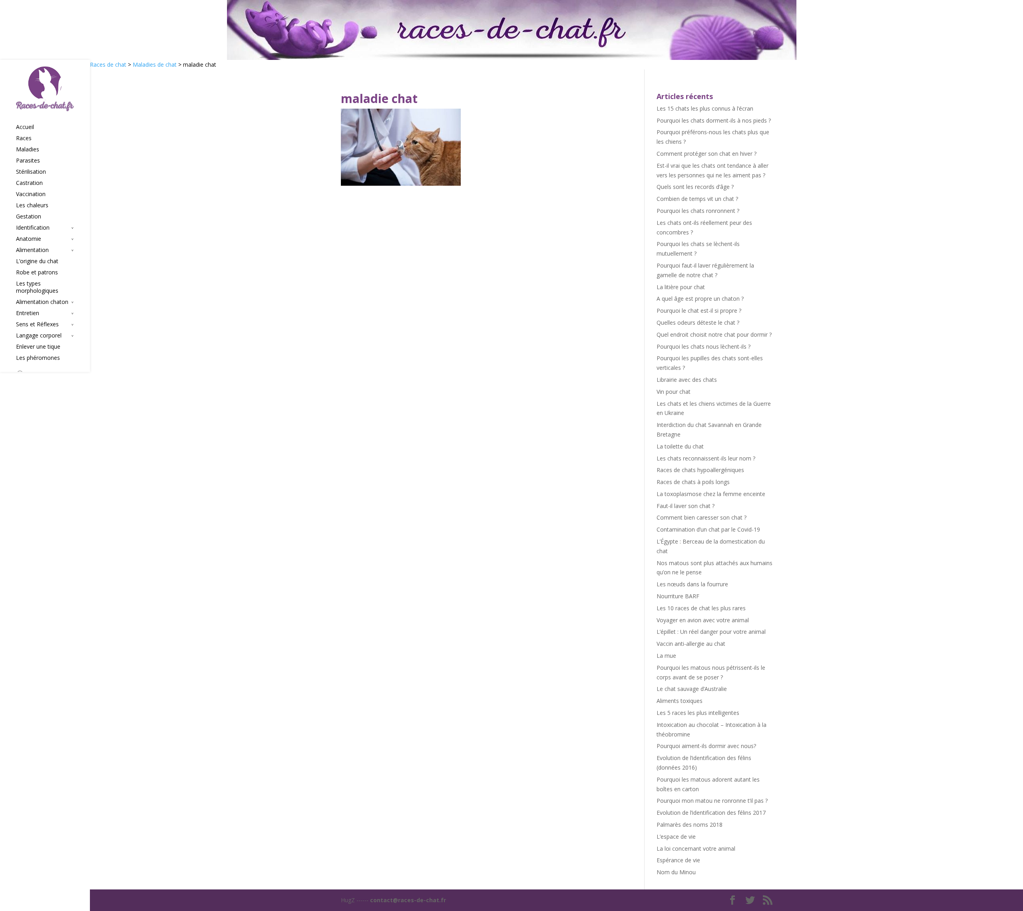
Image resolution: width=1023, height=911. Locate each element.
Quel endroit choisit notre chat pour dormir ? (714, 334)
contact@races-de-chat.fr (408, 900)
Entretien (27, 313)
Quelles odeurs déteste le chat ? (698, 322)
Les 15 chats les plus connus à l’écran (705, 108)
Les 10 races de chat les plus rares (701, 608)
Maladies (27, 149)
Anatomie (28, 238)
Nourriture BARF (678, 596)
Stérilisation (31, 171)
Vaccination (31, 194)
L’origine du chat (37, 261)
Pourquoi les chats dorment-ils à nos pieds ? (714, 120)
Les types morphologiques (37, 287)
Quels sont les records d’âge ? (695, 187)
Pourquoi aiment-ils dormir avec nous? (706, 746)
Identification (33, 227)
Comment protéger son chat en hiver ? (706, 153)
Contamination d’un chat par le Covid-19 (708, 529)
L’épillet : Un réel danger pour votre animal (711, 631)
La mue (666, 655)
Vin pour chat (674, 391)
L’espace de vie (676, 836)
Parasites (28, 160)
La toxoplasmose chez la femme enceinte (711, 494)
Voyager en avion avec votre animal (703, 620)
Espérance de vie (678, 860)
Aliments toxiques (680, 701)
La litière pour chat (681, 287)
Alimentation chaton (42, 302)
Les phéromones (38, 357)
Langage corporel (39, 335)
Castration (29, 183)
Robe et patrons (37, 272)
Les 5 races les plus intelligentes (698, 712)
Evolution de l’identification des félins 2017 (711, 812)
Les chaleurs (32, 205)
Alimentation (32, 250)
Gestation (28, 216)
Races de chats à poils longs (693, 482)
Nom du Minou (676, 872)
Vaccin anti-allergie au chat (691, 643)
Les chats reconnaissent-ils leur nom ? (706, 458)
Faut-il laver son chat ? (686, 506)
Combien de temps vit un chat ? (697, 198)
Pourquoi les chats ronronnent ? (698, 210)
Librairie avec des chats (687, 379)
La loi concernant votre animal (696, 848)
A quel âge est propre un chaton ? (700, 298)
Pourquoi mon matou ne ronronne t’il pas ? (712, 800)
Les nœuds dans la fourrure (692, 584)
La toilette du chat (680, 446)
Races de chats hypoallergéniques (700, 470)
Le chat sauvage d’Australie (692, 689)
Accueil (25, 127)
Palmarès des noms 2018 (689, 824)
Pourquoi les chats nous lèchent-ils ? (703, 346)
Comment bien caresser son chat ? (701, 517)
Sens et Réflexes (37, 324)
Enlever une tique (38, 346)
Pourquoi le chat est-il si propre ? (699, 310)
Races (24, 138)
